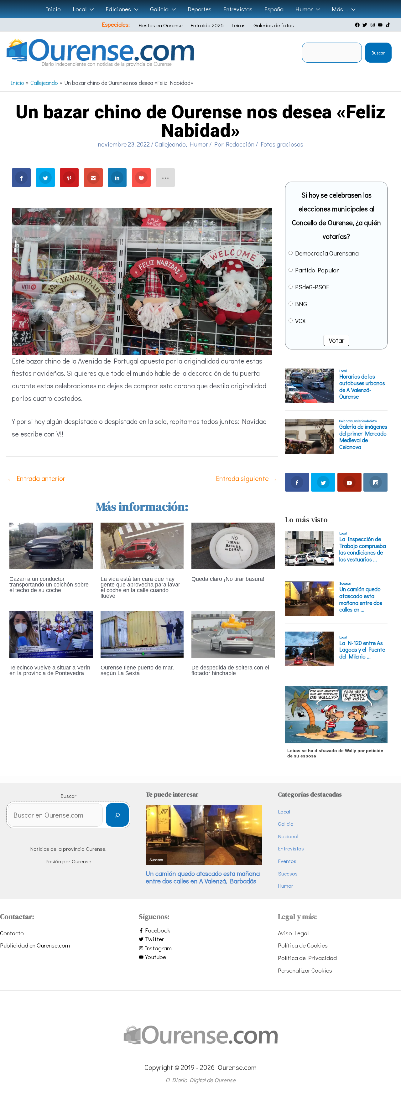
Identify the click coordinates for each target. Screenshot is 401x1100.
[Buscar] (117, 815)
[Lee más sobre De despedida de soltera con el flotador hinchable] (233, 633)
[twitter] (365, 25)
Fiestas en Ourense (160, 25)
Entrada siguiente (246, 478)
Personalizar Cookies (305, 970)
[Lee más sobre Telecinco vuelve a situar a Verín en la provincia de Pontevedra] (51, 633)
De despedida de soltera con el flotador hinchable (230, 670)
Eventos (287, 861)
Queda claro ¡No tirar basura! (227, 579)
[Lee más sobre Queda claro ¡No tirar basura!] (233, 545)
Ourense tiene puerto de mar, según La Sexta (137, 670)
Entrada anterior (36, 478)
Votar (336, 340)
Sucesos (288, 873)
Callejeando (170, 144)
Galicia (286, 823)
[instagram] (373, 25)
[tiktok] (389, 25)
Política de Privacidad (307, 958)
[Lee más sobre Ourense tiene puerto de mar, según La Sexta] (142, 633)
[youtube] (381, 25)
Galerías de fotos (273, 25)
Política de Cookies (303, 945)
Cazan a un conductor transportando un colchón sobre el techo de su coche (49, 584)
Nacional (288, 836)
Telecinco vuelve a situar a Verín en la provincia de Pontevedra (49, 670)
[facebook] (358, 25)
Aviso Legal (293, 933)
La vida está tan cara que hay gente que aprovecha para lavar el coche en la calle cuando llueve (140, 587)
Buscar (378, 53)
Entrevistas (291, 848)
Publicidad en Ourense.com (35, 945)
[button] (90, 9)
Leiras (239, 25)
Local (284, 811)
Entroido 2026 (207, 25)
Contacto (12, 933)
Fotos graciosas (282, 144)
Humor (199, 144)
